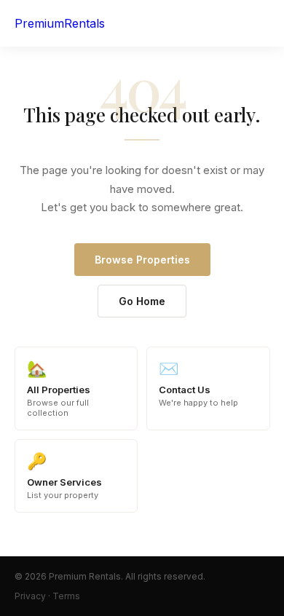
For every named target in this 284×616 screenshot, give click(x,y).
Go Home (142, 301)
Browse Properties (142, 259)
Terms (66, 596)
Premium (60, 23)
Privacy (30, 596)
